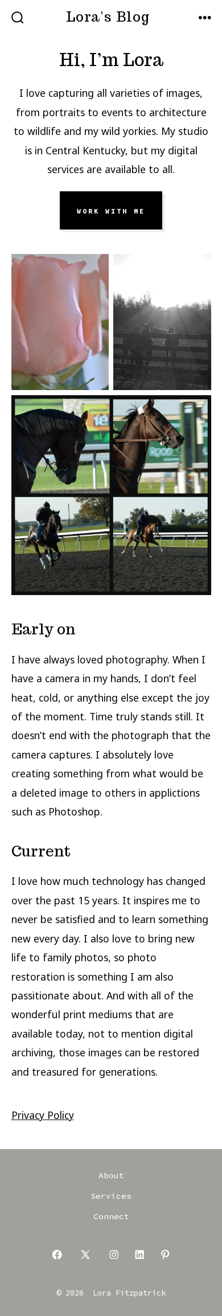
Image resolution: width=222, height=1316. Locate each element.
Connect (111, 1216)
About (111, 1175)
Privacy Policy (42, 1115)
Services (111, 1196)
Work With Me (111, 211)
